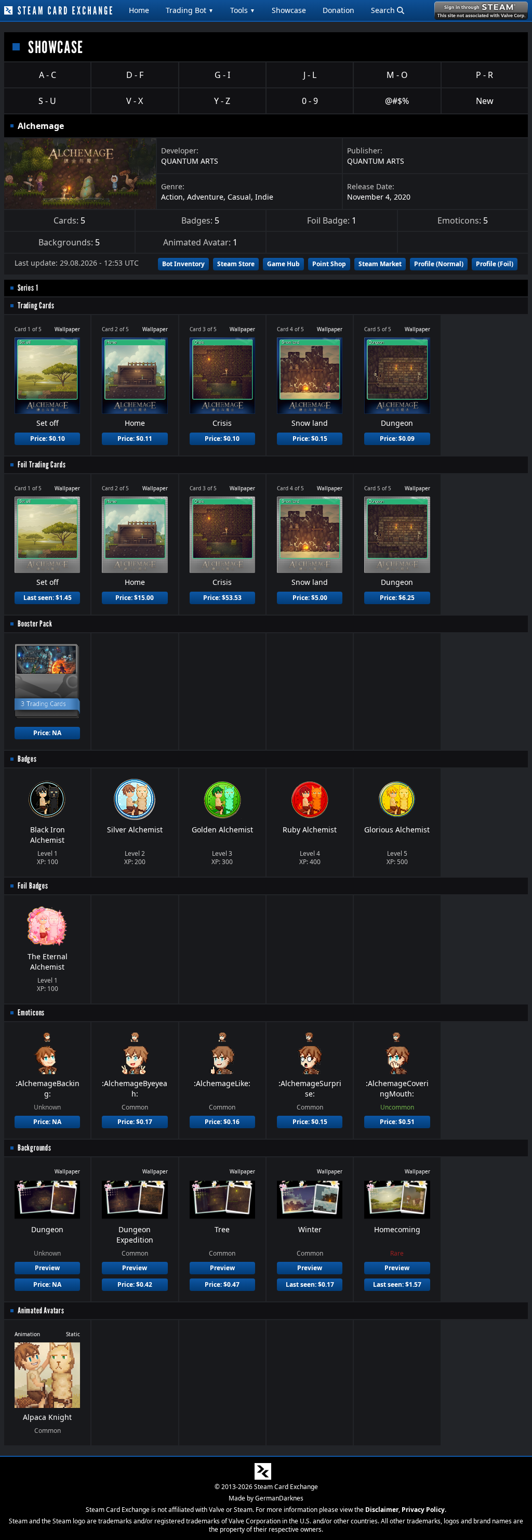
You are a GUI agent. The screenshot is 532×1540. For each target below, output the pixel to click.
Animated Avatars (41, 1310)
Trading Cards (36, 305)
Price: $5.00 (309, 597)
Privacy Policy (423, 1509)
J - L (309, 75)
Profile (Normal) (438, 263)
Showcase (289, 10)
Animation (27, 1334)
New (485, 101)
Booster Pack (35, 624)
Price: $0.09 (397, 438)
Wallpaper (67, 329)
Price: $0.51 (397, 1121)
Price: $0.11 (134, 438)
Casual (239, 197)
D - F (134, 75)
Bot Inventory (183, 263)
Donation (338, 10)
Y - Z (222, 101)
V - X (134, 101)
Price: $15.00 (134, 597)
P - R (484, 75)
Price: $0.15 (309, 438)
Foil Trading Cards (41, 464)
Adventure (205, 197)
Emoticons (31, 1012)
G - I (222, 75)
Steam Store (236, 263)
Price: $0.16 (222, 1121)
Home (139, 10)
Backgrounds (34, 1148)
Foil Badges (33, 886)
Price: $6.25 (397, 597)
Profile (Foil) (494, 263)
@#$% (397, 101)
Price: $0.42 (134, 1284)
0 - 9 (310, 101)
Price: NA (47, 732)
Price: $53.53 (222, 597)
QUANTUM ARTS (189, 161)
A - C (47, 75)
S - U (47, 101)
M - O (397, 75)
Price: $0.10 (47, 438)
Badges (27, 759)
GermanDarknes (279, 1498)
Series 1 (28, 288)
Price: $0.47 (222, 1284)
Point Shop (329, 263)
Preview (47, 1267)
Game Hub (283, 263)
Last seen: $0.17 (310, 1284)
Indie (264, 197)
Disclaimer (381, 1509)
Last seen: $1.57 (397, 1284)
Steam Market (380, 263)
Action (172, 197)
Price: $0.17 (134, 1121)
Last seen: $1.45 (47, 597)
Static (73, 1334)
